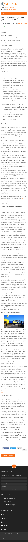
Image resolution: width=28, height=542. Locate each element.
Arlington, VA (7, 504)
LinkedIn (5, 522)
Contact (4, 538)
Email (20, 448)
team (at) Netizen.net (14, 10)
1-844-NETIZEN (9, 8)
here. (23, 198)
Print (25, 449)
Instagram (5, 525)
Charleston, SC (8, 506)
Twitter (13, 448)
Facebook (6, 448)
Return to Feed (8, 455)
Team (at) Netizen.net (11, 500)
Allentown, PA (7, 503)
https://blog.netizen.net (22, 23)
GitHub (5, 529)
